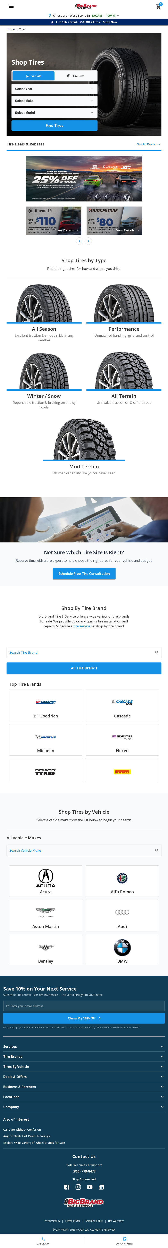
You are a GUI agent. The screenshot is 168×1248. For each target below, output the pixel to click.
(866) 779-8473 (84, 1171)
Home (11, 29)
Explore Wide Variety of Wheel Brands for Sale (34, 1143)
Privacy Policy (120, 1027)
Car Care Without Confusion (22, 1129)
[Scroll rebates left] (79, 241)
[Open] (157, 652)
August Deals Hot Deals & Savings (26, 1136)
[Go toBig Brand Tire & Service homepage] (86, 6)
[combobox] (80, 653)
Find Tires (54, 125)
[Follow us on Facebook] (67, 1187)
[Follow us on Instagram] (78, 1187)
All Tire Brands (84, 668)
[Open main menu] (11, 6)
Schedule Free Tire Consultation (84, 573)
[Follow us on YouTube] (89, 1187)
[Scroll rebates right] (88, 241)
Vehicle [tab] (36, 76)
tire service (82, 626)
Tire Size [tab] (78, 76)
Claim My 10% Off (81, 1018)
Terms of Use (73, 1221)
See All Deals (146, 144)
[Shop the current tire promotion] (84, 178)
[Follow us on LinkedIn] (101, 1187)
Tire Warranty (116, 1221)
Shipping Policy (94, 1221)
